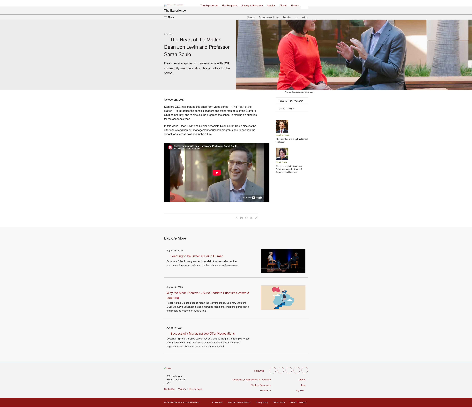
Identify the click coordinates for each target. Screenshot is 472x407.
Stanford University (299, 402)
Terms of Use (279, 402)
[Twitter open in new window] (273, 370)
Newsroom (265, 390)
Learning (287, 17)
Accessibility (218, 402)
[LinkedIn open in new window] (305, 370)
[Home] (167, 368)
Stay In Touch (195, 388)
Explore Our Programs (291, 101)
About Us (251, 17)
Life (296, 17)
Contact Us (169, 388)
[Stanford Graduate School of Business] (174, 6)
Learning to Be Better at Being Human (196, 256)
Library (302, 379)
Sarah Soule (281, 162)
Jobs (303, 384)
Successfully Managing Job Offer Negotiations (202, 333)
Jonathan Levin (282, 135)
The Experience (175, 10)
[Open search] (304, 5)
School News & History (269, 17)
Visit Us (182, 388)
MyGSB (300, 390)
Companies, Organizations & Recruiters (251, 379)
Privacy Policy (263, 402)
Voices (305, 17)
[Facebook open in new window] (281, 370)
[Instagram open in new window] (289, 370)
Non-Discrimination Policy (240, 402)
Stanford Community (261, 384)
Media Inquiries (287, 108)
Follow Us (259, 370)
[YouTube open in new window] (297, 370)
